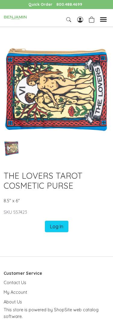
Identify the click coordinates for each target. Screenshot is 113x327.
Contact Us (15, 282)
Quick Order (40, 4)
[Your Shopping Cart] (91, 19)
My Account (15, 292)
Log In (56, 226)
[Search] (69, 19)
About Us (13, 302)
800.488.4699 (69, 4)
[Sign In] (80, 19)
